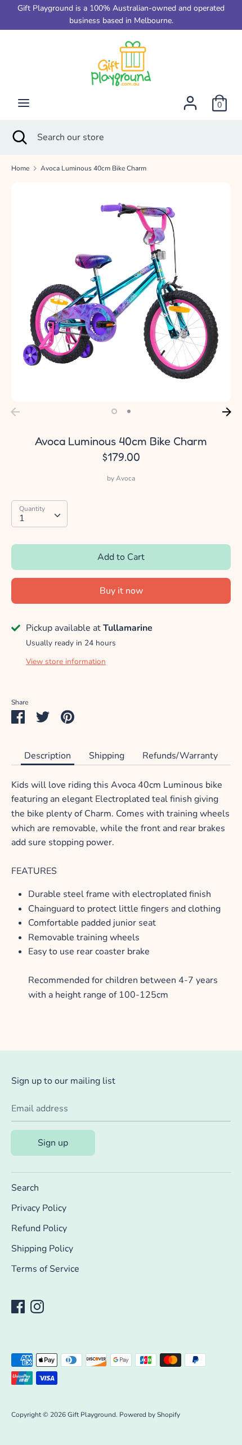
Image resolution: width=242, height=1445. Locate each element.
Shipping (106, 756)
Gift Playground (92, 1414)
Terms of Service (45, 1269)
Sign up (53, 1143)
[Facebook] (18, 1306)
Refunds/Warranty (180, 756)
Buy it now (121, 591)
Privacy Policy (38, 1208)
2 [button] (129, 411)
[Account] (190, 98)
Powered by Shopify (149, 1414)
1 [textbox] (22, 518)
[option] (121, 292)
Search (25, 1188)
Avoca (125, 478)
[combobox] (39, 513)
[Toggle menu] (23, 103)
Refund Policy (39, 1228)
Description (47, 756)
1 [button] (114, 411)
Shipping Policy (42, 1248)
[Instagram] (37, 1306)
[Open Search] (18, 137)
